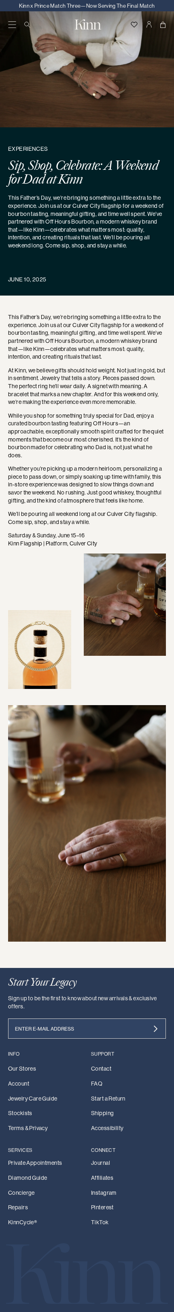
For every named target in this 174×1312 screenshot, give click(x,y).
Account (18, 1083)
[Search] (27, 24)
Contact (101, 1068)
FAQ (96, 1083)
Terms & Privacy (28, 1128)
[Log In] (149, 24)
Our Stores (22, 1068)
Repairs (18, 1207)
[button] (12, 24)
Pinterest (102, 1207)
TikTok (100, 1222)
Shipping (102, 1113)
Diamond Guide (27, 1177)
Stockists (20, 1113)
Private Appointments (35, 1162)
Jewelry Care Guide (32, 1098)
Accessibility (107, 1128)
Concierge (21, 1192)
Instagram (104, 1192)
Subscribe (156, 1028)
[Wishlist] (134, 24)
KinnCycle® (22, 1222)
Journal (100, 1162)
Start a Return (108, 1098)
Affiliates (102, 1177)
